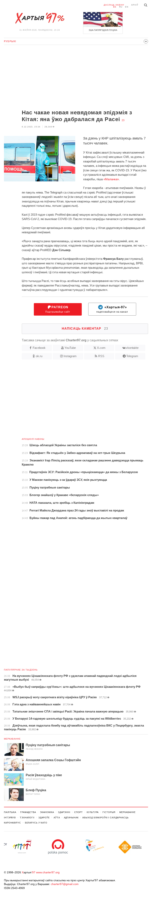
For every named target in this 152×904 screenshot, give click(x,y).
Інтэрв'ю (10, 817)
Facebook (39, 347)
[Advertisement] (76, 77)
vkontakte (132, 347)
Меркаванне (12, 739)
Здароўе (44, 817)
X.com (101, 347)
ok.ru (39, 356)
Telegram (132, 356)
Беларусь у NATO (36, 822)
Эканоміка (47, 812)
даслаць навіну (114, 5)
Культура (93, 812)
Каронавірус (12, 822)
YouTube (70, 347)
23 (123, 120)
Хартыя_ (39, 18)
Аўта (57, 817)
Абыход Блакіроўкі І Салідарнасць (105, 817)
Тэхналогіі (27, 817)
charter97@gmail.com (65, 884)
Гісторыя (109, 812)
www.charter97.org (48, 872)
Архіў (134, 5)
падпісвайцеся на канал (112, 309)
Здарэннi (64, 812)
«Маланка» (111, 179)
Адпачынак (71, 817)
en (126, 7)
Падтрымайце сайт (57, 309)
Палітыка (10, 812)
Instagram (70, 356)
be (114, 7)
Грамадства (28, 812)
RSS (101, 356)
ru (120, 7)
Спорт (78, 812)
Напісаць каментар (85, 328)
